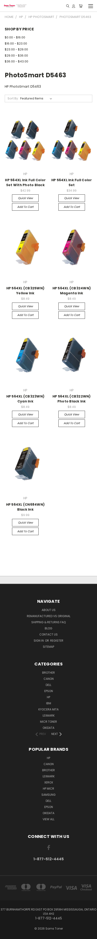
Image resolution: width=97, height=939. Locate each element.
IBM (48, 703)
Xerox (48, 782)
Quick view (25, 198)
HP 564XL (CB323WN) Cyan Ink (25, 399)
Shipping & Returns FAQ (48, 622)
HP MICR (48, 789)
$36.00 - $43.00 (16, 61)
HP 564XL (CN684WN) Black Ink (25, 507)
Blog (48, 628)
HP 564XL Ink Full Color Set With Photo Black (25, 182)
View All (48, 819)
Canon (49, 679)
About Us (49, 610)
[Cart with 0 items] (80, 6)
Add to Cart (25, 207)
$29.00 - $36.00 (16, 55)
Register (56, 641)
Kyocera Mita (48, 709)
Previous (7, 934)
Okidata (48, 813)
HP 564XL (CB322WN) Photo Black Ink (72, 399)
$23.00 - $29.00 (16, 49)
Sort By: (13, 98)
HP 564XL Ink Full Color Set (71, 182)
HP (48, 697)
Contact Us (48, 634)
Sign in (39, 641)
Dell (48, 685)
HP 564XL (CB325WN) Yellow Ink (25, 290)
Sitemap (48, 647)
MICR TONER (48, 722)
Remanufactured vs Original (48, 616)
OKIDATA (48, 728)
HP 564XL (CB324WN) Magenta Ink (72, 290)
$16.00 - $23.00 (16, 43)
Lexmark (49, 715)
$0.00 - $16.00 (15, 37)
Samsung (48, 795)
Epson (48, 691)
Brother (48, 673)
